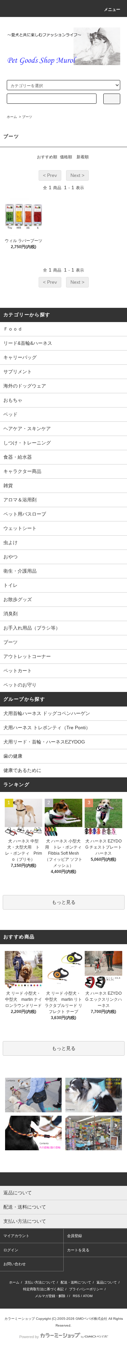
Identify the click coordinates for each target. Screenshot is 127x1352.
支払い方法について (40, 1282)
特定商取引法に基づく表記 (43, 1289)
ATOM (87, 1296)
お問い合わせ (14, 1264)
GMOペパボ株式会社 (91, 1318)
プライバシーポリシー (86, 1289)
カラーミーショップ (19, 1318)
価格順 (66, 157)
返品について (107, 1282)
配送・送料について (76, 1282)
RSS (76, 1296)
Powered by (29, 1337)
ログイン (10, 1250)
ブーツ (27, 117)
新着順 (83, 157)
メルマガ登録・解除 (50, 1296)
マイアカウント (16, 1236)
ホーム (12, 117)
